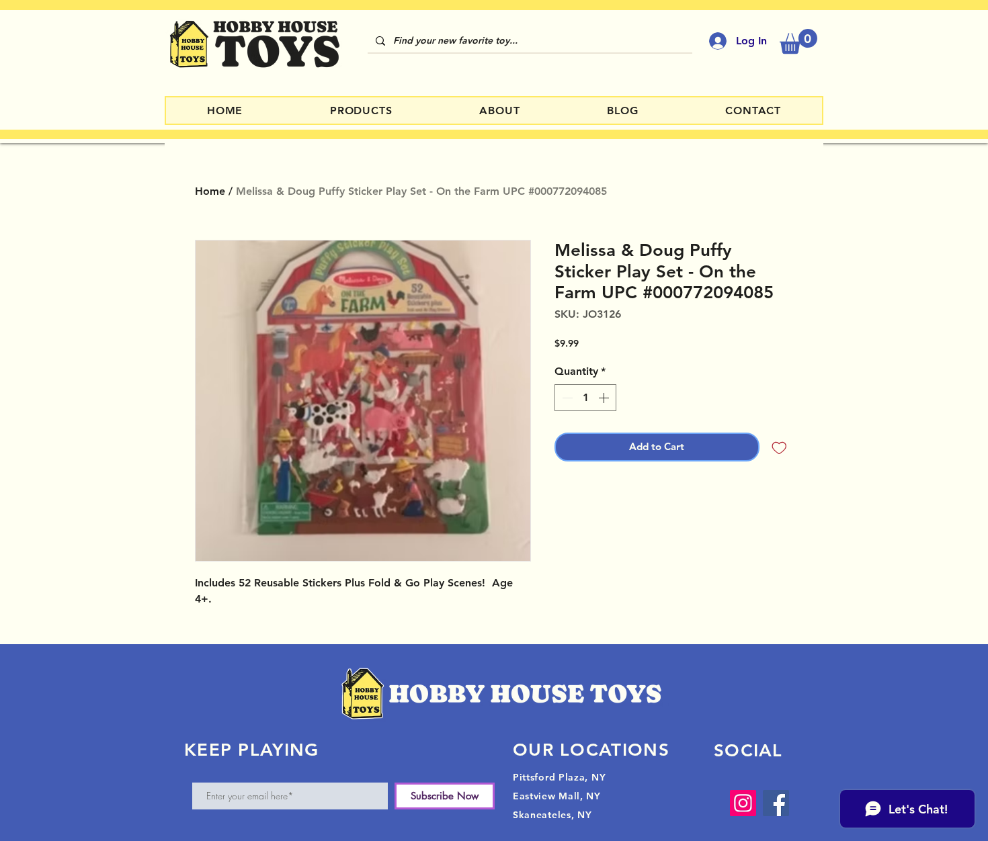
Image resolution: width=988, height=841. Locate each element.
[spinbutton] (585, 397)
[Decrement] (566, 397)
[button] (798, 41)
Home (210, 191)
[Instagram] (743, 803)
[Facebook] (776, 803)
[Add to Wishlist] (779, 447)
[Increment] (604, 397)
